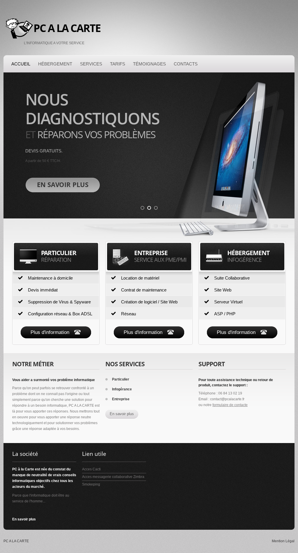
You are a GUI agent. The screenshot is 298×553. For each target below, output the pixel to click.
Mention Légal (283, 541)
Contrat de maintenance (143, 289)
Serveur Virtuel (228, 301)
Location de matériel (140, 277)
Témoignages (149, 63)
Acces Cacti (91, 469)
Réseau (128, 313)
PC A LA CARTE (66, 28)
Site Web (222, 289)
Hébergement (55, 63)
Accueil (20, 63)
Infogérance (122, 389)
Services (91, 63)
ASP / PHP (224, 313)
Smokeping (91, 484)
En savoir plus (122, 414)
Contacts (186, 63)
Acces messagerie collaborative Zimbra (113, 477)
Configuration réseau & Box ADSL (60, 313)
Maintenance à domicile (50, 277)
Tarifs (117, 63)
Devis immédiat (43, 289)
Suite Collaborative (232, 277)
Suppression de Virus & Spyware (59, 301)
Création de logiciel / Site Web (149, 301)
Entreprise (121, 399)
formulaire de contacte (230, 405)
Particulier (120, 379)
